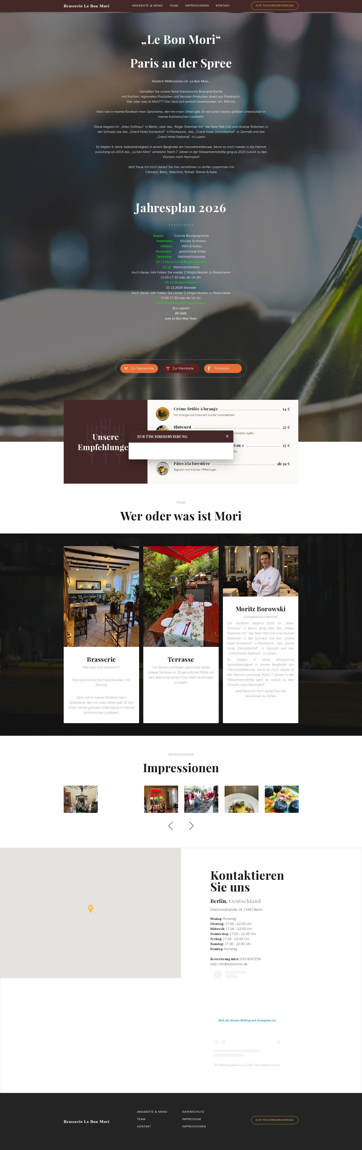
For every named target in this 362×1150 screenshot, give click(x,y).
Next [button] (191, 826)
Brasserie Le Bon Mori (87, 6)
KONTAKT (223, 5)
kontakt (144, 1126)
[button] (90, 909)
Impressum (191, 1119)
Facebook (222, 368)
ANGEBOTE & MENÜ (147, 5)
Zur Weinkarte (183, 368)
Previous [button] (170, 826)
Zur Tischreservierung (275, 5)
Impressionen (194, 1126)
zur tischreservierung (275, 1120)
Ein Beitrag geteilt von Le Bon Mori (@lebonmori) (247, 1065)
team (141, 1119)
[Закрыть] (227, 437)
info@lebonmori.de (232, 964)
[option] (81, 800)
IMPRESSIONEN (197, 5)
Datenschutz (193, 1112)
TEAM (174, 5)
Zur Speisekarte (142, 368)
